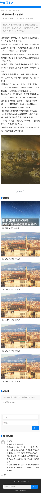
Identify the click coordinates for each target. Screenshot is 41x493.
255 (30, 18)
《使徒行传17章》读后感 (10, 259)
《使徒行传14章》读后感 (10, 351)
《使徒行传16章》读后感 (10, 289)
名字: (6, 417)
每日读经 (16, 10)
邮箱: (6, 423)
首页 (10, 10)
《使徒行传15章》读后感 (10, 320)
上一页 (3, 475)
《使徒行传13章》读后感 (10, 381)
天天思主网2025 (23, 481)
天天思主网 (7, 2)
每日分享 (20, 191)
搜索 (34, 487)
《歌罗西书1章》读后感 (10, 228)
